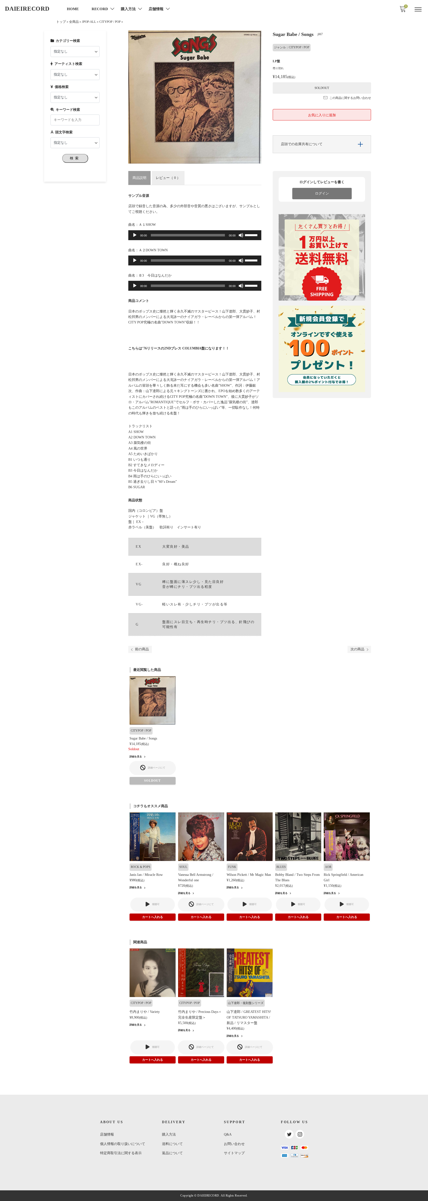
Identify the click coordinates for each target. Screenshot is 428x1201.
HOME (73, 9)
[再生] (134, 235)
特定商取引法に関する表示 (121, 1153)
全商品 (74, 22)
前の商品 (142, 649)
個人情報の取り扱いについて (122, 1144)
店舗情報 (107, 1134)
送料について (172, 1144)
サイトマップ (234, 1153)
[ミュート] (241, 235)
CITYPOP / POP (110, 22)
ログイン (322, 193)
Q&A (228, 1134)
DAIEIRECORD (27, 8)
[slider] (252, 234)
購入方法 (169, 1134)
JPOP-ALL (89, 22)
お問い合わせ (234, 1144)
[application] (194, 235)
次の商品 (357, 649)
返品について (172, 1153)
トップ (61, 22)
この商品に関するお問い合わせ (350, 98)
